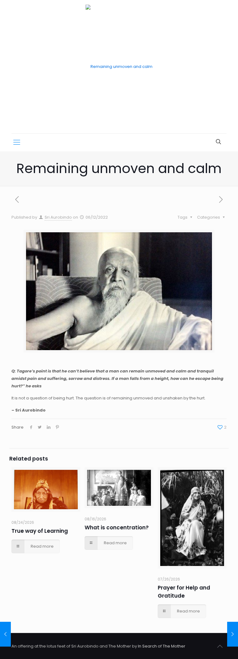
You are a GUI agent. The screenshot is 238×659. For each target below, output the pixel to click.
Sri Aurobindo (58, 217)
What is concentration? (117, 527)
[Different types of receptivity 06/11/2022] (5, 634)
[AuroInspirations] (119, 66)
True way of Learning (39, 531)
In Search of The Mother (161, 646)
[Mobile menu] (16, 142)
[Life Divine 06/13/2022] (232, 634)
